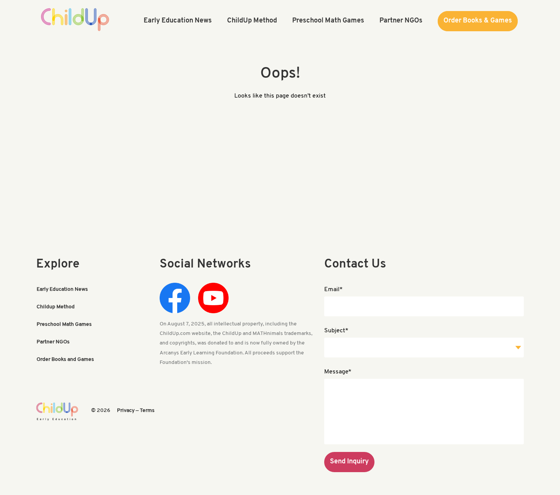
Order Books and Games (65, 359)
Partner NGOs (53, 342)
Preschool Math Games (64, 324)
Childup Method (56, 307)
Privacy (125, 410)
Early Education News (62, 289)
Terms (147, 410)
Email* (333, 290)
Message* (338, 372)
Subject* (336, 331)
